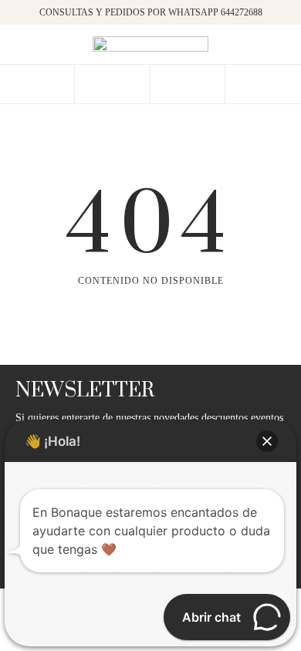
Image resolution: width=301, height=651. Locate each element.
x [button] (278, 17)
